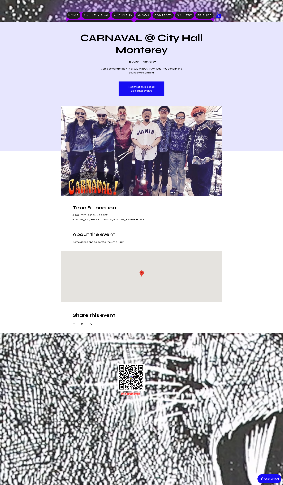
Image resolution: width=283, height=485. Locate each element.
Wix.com (94, 422)
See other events (141, 91)
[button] (219, 15)
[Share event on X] (82, 324)
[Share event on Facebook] (74, 324)
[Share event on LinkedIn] (90, 324)
